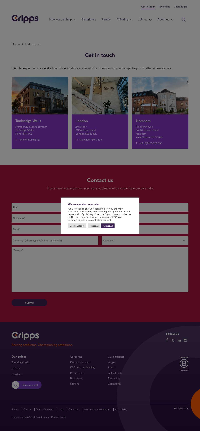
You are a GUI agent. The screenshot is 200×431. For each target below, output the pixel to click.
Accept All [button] (108, 226)
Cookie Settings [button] (77, 226)
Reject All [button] (94, 226)
